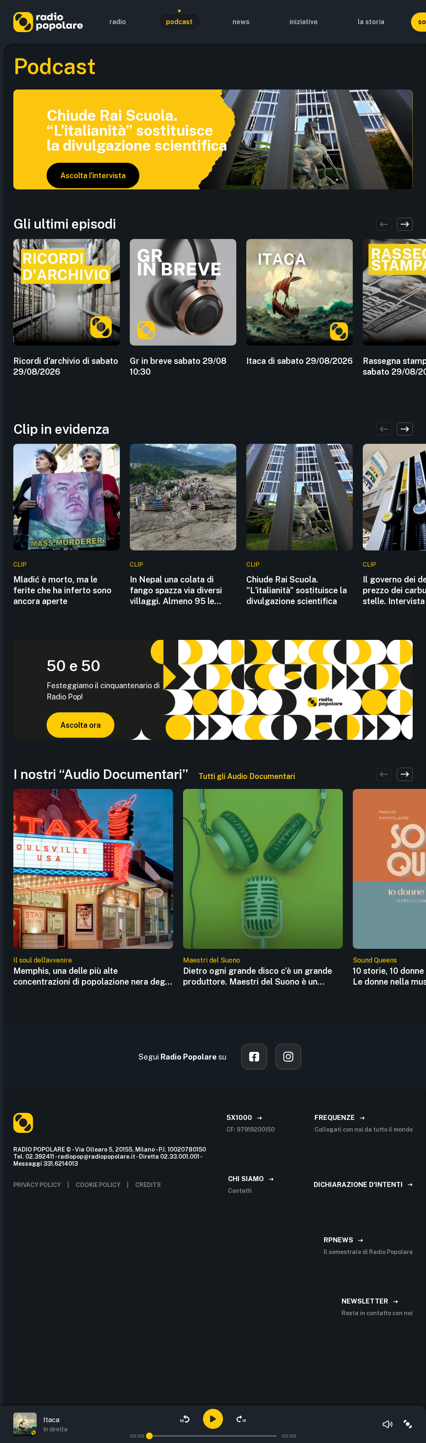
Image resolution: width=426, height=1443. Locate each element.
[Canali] (408, 1424)
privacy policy (37, 1185)
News (241, 22)
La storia (371, 22)
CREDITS (148, 1185)
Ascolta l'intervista (93, 175)
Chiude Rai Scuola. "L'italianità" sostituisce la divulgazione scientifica (296, 590)
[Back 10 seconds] (185, 1419)
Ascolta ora (80, 725)
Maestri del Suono (211, 960)
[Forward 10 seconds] (241, 1419)
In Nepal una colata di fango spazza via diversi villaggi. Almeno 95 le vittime (176, 591)
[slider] (149, 1436)
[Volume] (388, 1424)
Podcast (179, 22)
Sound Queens (375, 960)
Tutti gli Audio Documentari (246, 776)
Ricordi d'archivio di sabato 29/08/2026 (65, 366)
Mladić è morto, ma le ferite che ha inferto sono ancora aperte (62, 590)
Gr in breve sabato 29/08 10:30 (178, 366)
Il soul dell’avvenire (42, 960)
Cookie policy (98, 1185)
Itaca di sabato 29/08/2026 (299, 361)
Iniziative (304, 22)
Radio (117, 22)
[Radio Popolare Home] (48, 22)
